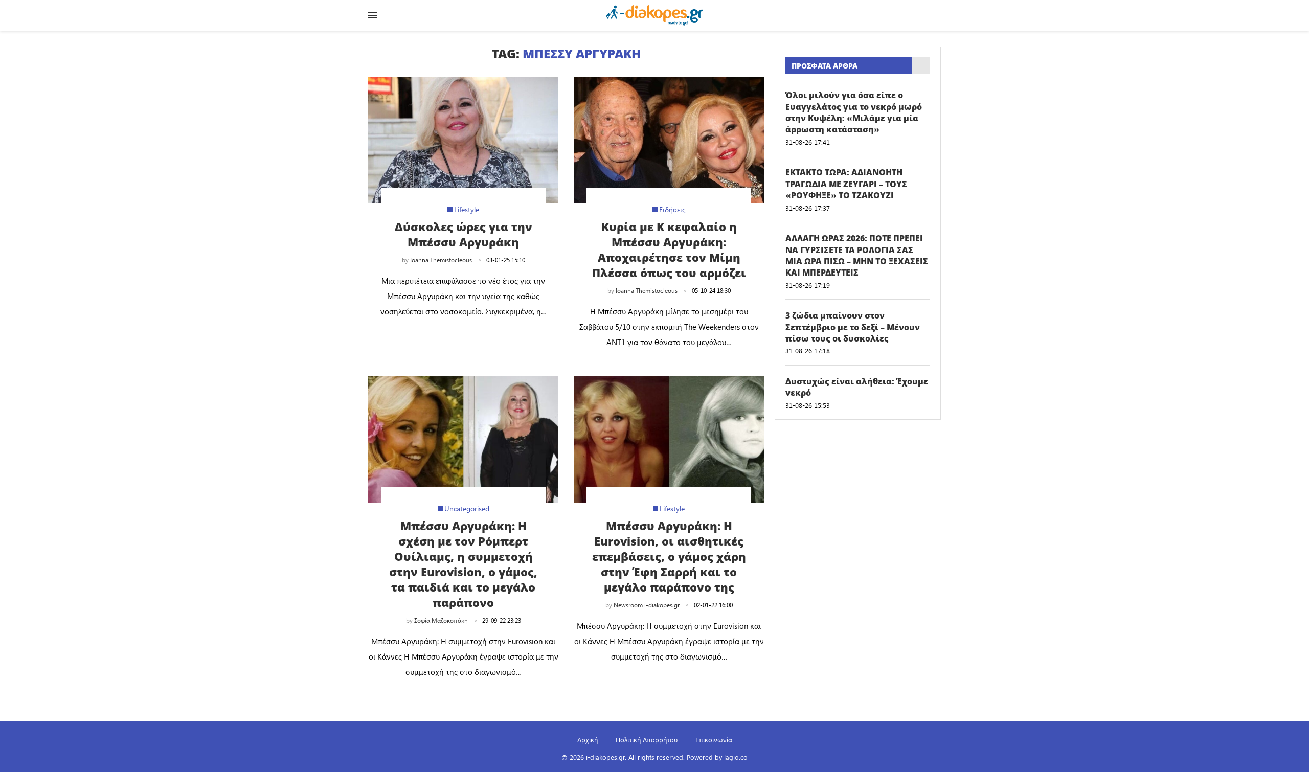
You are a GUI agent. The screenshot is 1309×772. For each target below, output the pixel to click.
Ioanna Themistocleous (441, 260)
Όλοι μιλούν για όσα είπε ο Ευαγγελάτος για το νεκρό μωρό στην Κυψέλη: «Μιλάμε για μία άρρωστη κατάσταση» (853, 112)
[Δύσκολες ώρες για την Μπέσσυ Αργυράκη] (463, 140)
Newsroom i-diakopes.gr (647, 605)
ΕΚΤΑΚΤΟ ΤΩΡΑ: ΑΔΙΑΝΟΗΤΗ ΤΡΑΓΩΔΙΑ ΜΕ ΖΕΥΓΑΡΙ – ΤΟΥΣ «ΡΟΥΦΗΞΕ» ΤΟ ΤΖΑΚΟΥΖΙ (846, 184)
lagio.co (736, 757)
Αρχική (587, 739)
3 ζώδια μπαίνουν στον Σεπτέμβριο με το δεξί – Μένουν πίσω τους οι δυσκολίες (852, 327)
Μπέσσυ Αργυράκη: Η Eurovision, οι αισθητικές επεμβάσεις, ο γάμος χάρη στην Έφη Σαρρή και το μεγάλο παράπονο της (669, 556)
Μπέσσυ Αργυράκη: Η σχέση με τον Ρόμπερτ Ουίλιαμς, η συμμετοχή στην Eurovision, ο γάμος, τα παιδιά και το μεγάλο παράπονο (463, 564)
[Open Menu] (372, 15)
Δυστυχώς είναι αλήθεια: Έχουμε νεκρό (856, 387)
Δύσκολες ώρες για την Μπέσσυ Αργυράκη (463, 234)
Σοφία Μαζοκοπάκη (441, 620)
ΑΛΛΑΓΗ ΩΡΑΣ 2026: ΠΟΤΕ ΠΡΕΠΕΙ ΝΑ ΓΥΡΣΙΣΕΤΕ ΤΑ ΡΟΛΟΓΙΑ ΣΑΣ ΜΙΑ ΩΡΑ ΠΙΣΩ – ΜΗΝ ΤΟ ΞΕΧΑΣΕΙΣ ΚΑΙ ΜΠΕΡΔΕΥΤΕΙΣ (856, 255)
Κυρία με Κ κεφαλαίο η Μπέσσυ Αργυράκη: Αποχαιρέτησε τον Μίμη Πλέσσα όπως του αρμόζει (669, 249)
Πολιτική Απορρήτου (647, 739)
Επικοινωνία (713, 739)
